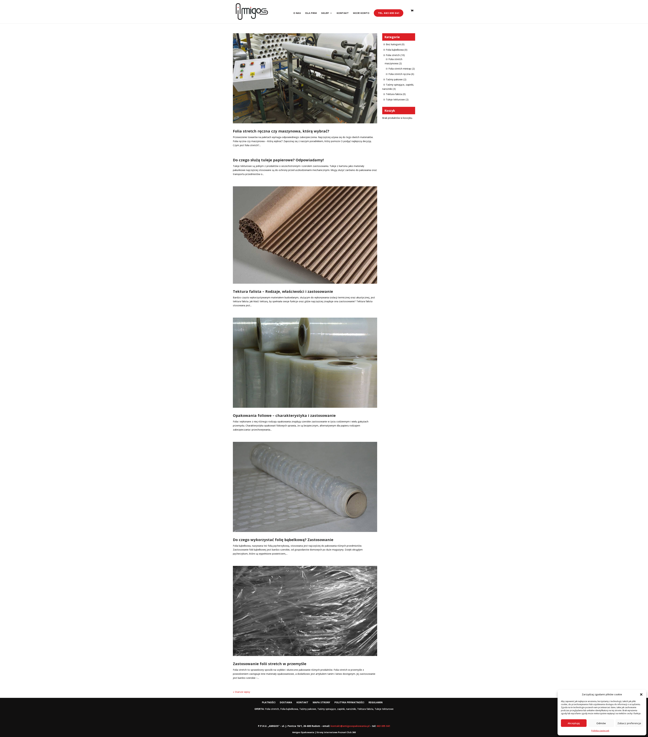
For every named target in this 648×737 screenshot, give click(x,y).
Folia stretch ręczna (399, 74)
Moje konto (361, 13)
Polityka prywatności (349, 702)
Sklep (325, 13)
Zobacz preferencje (629, 723)
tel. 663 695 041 (388, 13)
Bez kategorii (393, 44)
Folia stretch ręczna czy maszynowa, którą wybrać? (281, 130)
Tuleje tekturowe (395, 99)
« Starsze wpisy (241, 691)
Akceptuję (574, 723)
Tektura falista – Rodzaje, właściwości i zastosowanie (283, 291)
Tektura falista (394, 94)
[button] (641, 694)
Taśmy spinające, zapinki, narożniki (336, 709)
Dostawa (286, 702)
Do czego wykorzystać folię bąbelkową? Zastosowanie (283, 539)
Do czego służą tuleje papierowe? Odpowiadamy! (278, 159)
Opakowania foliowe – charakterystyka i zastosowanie (284, 415)
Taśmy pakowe (394, 79)
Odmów (601, 723)
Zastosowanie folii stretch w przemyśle (269, 663)
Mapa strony (321, 702)
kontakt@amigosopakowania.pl (350, 726)
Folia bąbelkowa (395, 49)
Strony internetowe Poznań (331, 732)
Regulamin (376, 702)
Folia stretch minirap (399, 68)
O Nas (297, 13)
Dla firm (311, 13)
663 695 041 (383, 726)
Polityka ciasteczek (600, 730)
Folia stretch (393, 55)
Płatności (268, 702)
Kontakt (343, 13)
